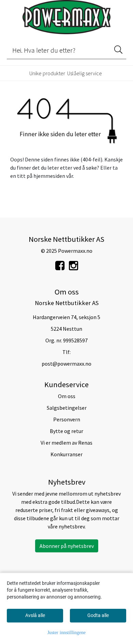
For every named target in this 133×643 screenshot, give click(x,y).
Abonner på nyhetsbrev (67, 545)
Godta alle (98, 615)
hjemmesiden (49, 175)
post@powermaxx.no (66, 363)
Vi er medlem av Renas (66, 442)
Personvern (66, 419)
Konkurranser (66, 454)
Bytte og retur (66, 431)
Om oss (66, 396)
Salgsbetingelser (67, 407)
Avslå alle (35, 615)
